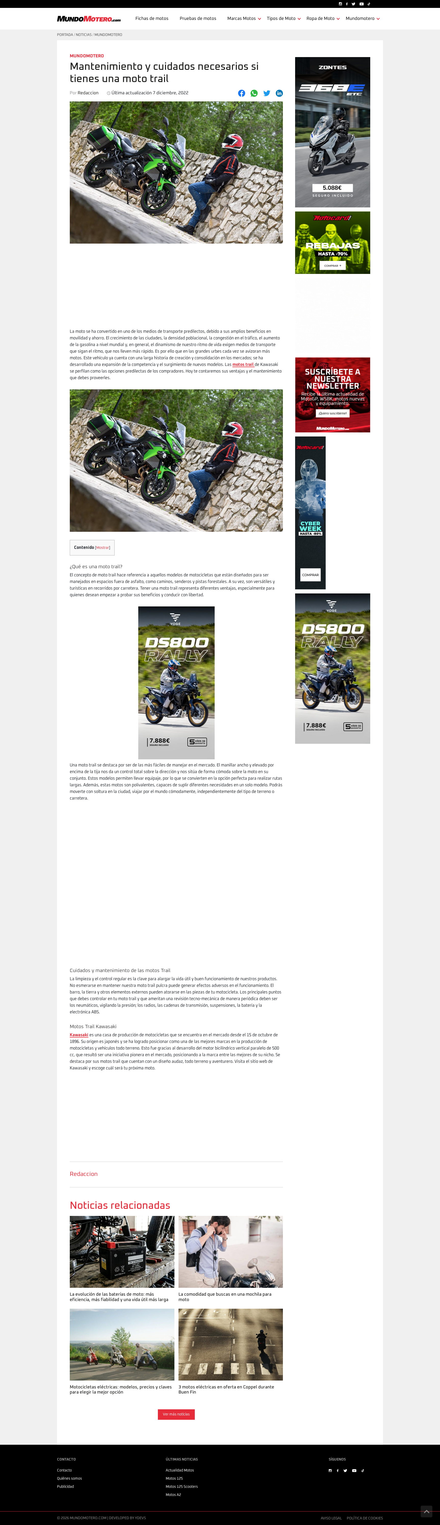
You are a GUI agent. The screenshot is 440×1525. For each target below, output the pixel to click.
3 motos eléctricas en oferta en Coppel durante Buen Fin (225, 1315)
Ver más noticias (176, 1414)
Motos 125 (174, 1478)
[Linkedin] (279, 93)
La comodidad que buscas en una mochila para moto (230, 1219)
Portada (65, 35)
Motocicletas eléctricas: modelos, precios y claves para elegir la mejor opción (120, 1315)
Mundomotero (360, 19)
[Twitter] (266, 93)
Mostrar (102, 548)
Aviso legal (331, 1518)
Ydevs (140, 1518)
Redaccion (84, 1174)
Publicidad (65, 1487)
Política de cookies (365, 1518)
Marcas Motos (241, 19)
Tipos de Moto (281, 19)
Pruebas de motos (198, 19)
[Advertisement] (176, 290)
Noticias (84, 35)
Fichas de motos (152, 19)
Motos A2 (173, 1495)
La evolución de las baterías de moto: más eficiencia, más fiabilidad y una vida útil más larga (122, 1222)
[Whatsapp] (254, 93)
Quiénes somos (69, 1478)
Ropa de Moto (321, 19)
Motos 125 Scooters (182, 1487)
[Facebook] (241, 93)
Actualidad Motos (180, 1470)
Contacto (64, 1470)
